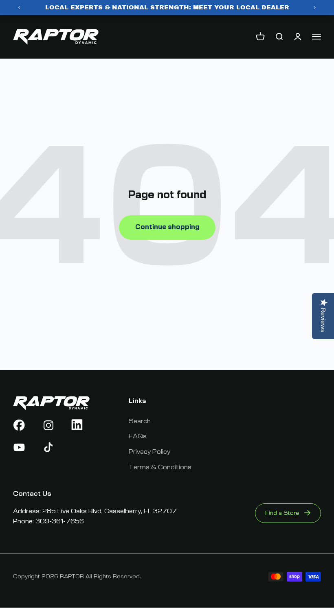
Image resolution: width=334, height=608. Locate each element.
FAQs (138, 436)
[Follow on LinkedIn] (80, 425)
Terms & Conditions (160, 467)
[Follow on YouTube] (22, 447)
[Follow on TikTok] (51, 447)
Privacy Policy (149, 451)
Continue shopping (167, 227)
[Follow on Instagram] (51, 425)
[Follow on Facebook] (22, 425)
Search (140, 421)
